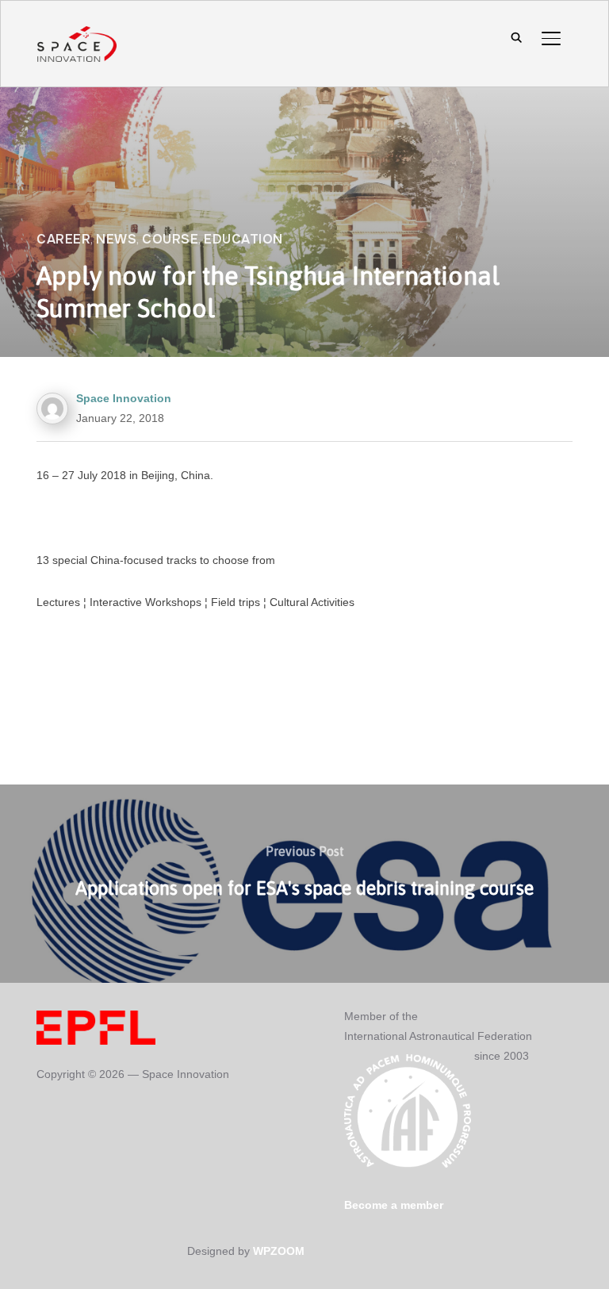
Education (243, 239)
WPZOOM (278, 1251)
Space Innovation (123, 398)
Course (170, 239)
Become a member (393, 1205)
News (116, 239)
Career (63, 239)
